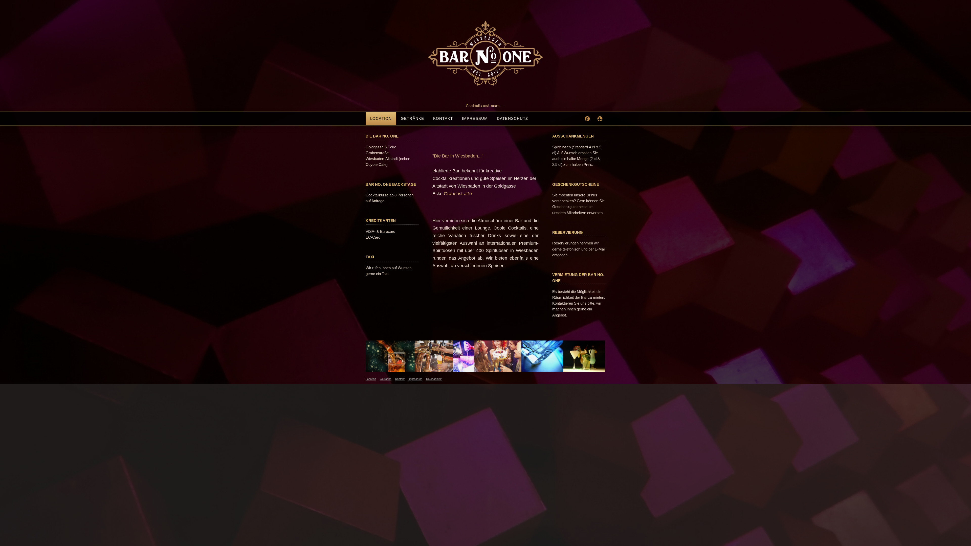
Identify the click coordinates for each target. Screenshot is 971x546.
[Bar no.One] (485, 53)
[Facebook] (587, 118)
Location (381, 118)
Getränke (412, 118)
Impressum (475, 118)
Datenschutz (512, 118)
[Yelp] (599, 118)
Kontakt (443, 118)
